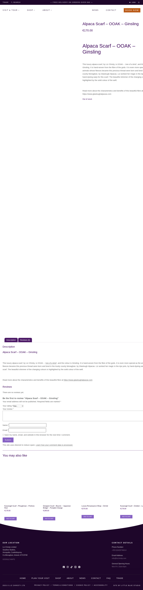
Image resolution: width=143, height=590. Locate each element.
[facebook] (64, 567)
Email (6, 430)
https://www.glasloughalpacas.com (96, 94)
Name (6, 425)
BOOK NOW (132, 10)
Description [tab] (11, 340)
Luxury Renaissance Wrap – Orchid (95, 506)
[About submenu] (52, 10)
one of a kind (51, 363)
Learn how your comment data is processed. (54, 445)
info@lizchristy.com (119, 558)
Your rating (8, 406)
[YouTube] (75, 567)
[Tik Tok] (71, 567)
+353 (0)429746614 (119, 550)
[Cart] (139, 2)
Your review (8, 409)
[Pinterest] (79, 567)
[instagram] (68, 567)
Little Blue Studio (130, 585)
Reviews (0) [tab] (25, 340)
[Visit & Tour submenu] (20, 10)
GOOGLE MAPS (9, 559)
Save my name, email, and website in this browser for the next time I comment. (37, 435)
